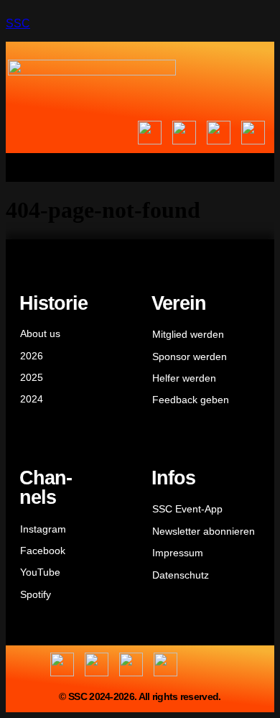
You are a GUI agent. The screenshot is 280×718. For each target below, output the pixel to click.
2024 (31, 399)
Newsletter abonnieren (203, 531)
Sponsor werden (189, 356)
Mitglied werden (188, 334)
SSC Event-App (187, 509)
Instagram (43, 529)
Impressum (177, 552)
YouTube (40, 572)
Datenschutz (180, 575)
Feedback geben (190, 399)
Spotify (35, 594)
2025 (31, 377)
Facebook (42, 550)
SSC (18, 23)
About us (40, 333)
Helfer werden (184, 378)
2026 (31, 356)
